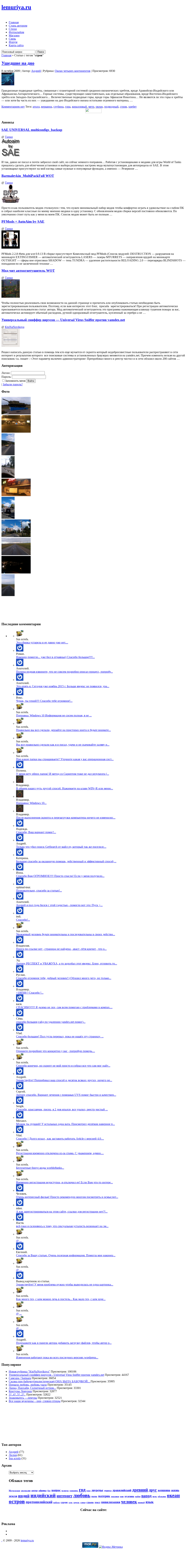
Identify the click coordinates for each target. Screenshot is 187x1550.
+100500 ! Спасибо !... (29, 992)
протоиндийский (39, 1502)
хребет (132, 106)
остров (17, 1501)
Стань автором (18, 25)
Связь (12, 38)
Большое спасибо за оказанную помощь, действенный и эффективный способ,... (66, 861)
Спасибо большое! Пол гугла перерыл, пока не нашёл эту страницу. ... (60, 1036)
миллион (115, 1496)
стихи (82, 1502)
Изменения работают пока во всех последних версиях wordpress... (57, 1357)
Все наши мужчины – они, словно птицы (34, 1401)
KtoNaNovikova (14, 326)
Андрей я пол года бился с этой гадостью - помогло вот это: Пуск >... (59, 905)
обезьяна (162, 1496)
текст (97, 1502)
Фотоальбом (16, 32)
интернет (64, 1496)
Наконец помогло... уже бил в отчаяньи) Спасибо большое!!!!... (55, 657)
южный (141, 1502)
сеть (70, 1502)
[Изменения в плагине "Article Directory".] (19, 1132)
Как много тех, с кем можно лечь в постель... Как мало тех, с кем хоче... (61, 1299)
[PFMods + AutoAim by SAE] (19, 635)
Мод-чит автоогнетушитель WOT (28, 270)
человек (129, 1501)
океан (99, 106)
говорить (74, 1491)
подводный (111, 106)
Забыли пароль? (13, 384)
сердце (64, 1502)
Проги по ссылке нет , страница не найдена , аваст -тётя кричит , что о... (61, 948)
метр (91, 106)
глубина (59, 106)
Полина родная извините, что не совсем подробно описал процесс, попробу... (64, 671)
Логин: (5, 372)
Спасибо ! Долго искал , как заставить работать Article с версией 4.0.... (60, 1138)
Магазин (14, 35)
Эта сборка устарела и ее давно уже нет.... (42, 642)
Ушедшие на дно (17, 63)
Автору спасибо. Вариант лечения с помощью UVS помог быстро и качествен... (66, 1094)
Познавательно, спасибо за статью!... (39, 890)
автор (34, 1490)
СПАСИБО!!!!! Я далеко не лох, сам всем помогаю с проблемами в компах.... (64, 1007)
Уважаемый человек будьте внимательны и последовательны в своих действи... (65, 934)
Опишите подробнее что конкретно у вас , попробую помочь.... (55, 1051)
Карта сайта (16, 45)
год (82, 1489)
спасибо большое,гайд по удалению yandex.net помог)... (50, 1021)
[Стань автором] (19, 1161)
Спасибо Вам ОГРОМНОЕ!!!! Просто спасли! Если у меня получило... (60, 876)
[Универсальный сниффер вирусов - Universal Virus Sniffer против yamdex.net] (19, 650)
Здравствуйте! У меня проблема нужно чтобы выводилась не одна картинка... (64, 1284)
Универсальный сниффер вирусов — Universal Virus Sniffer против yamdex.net (63, 320)
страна (90, 1502)
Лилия (13, 1455)
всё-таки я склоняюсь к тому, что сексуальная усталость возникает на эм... (62, 1226)
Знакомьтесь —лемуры (23, 1397)
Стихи (13, 28)
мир (122, 1496)
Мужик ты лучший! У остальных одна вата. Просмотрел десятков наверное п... (65, 1124)
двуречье (97, 1490)
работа (56, 1502)
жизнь (175, 1490)
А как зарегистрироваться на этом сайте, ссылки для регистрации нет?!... (62, 1211)
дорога (108, 1490)
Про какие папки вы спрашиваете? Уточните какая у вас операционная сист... (65, 759)
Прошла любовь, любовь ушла (28, 1384)
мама (94, 1496)
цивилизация (110, 1502)
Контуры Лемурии (20, 1391)
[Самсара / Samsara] (19, 1190)
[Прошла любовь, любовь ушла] (19, 1219)
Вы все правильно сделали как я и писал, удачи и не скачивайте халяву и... (62, 744)
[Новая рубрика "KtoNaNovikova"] (19, 1146)
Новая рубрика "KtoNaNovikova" (29, 1371)
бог (49, 1491)
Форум (13, 42)
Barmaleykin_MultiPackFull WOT (27, 176)
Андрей (36, 70)
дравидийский (121, 1490)
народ (146, 1496)
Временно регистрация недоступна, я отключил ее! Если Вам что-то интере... (64, 1182)
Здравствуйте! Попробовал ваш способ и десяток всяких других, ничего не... (64, 1080)
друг (153, 1490)
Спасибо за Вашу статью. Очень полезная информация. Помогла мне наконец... (65, 1255)
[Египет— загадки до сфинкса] (19, 884)
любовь (81, 1495)
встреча (65, 1491)
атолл (36, 106)
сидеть (76, 1502)
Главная (14, 22)
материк (104, 1496)
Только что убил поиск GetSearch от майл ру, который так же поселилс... (61, 846)
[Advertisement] (17, 1422)
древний (140, 1489)
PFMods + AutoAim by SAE (22, 221)
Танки (9, 136)
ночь (154, 1496)
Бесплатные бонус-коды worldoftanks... (40, 1167)
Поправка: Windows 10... (31, 803)
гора (67, 106)
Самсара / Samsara (20, 1378)
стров (123, 106)
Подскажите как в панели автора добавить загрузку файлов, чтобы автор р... (64, 1342)
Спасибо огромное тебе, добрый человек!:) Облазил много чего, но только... (63, 978)
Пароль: (6, 376)
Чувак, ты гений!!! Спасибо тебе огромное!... (44, 700)
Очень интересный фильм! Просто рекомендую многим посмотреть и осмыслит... (67, 1197)
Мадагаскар (14, 1491)
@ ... (19, 1240)
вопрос (56, 1490)
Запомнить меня (15, 380)
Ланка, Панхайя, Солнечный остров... (32, 1387)
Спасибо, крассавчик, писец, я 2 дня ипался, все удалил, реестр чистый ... (62, 1109)
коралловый (79, 106)
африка (43, 1490)
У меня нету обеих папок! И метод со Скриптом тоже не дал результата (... (62, 773)
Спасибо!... (23, 919)
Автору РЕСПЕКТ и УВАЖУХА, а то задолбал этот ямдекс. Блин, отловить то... (66, 963)
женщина (164, 1490)
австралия (25, 1491)
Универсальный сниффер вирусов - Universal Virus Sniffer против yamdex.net (56, 1374)
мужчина (129, 1496)
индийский (43, 1495)
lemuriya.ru (16, 7)
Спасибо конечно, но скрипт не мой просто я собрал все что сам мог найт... (63, 1065)
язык (150, 1502)
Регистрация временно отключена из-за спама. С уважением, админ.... (60, 1153)
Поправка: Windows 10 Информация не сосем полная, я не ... (54, 715)
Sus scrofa (15, 1458)
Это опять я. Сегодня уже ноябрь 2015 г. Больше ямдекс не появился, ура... (62, 686)
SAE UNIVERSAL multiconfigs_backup (31, 130)
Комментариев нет (13, 106)
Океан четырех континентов (72, 70)
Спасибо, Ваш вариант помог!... (36, 832)
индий (24, 1495)
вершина (46, 106)
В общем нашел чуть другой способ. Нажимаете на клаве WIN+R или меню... (64, 788)
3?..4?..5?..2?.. (17, 1394)
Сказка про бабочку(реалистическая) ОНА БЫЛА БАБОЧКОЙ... (50, 1381)
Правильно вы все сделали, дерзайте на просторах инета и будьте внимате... (63, 730)
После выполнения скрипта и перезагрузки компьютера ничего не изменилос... (65, 817)
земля (13, 1496)
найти (137, 1496)
